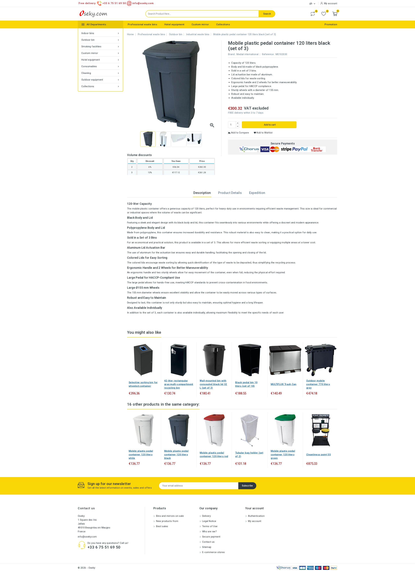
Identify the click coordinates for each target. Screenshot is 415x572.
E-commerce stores (213, 552)
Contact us (86, 508)
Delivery (206, 515)
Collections (223, 24)
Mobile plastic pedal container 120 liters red (214, 454)
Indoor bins (100, 33)
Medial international (247, 54)
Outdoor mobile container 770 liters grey (318, 384)
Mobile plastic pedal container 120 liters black (176, 455)
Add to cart (269, 124)
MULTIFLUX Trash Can (283, 384)
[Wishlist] (323, 14)
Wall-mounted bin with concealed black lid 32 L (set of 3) (213, 384)
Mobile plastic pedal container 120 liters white (141, 455)
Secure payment (211, 536)
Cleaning (100, 73)
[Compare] (312, 14)
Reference (268, 54)
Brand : (232, 54)
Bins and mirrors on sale (169, 515)
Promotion (331, 24)
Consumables (100, 66)
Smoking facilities (100, 46)
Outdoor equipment (100, 79)
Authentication (256, 515)
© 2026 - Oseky (86, 567)
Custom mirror (200, 24)
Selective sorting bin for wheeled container (143, 384)
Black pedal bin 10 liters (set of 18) (246, 384)
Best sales (161, 526)
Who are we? (209, 531)
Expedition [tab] (257, 193)
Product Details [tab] (230, 193)
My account (254, 521)
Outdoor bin (100, 39)
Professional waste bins (142, 24)
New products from (166, 521)
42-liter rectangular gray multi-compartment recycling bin (178, 384)
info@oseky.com (87, 536)
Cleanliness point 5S (318, 454)
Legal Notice (209, 521)
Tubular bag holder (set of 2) (249, 454)
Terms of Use (210, 526)
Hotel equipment (174, 24)
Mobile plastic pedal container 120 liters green (283, 455)
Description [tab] (202, 193)
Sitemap (206, 547)
